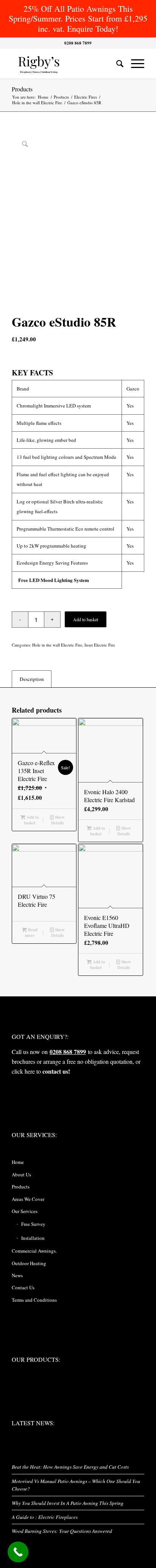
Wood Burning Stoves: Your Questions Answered (62, 1530)
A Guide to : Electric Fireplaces (45, 1516)
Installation (33, 1238)
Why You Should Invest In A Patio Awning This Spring (67, 1502)
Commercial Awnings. (34, 1250)
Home (18, 1162)
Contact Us (23, 1287)
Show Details (58, 820)
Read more (31, 932)
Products (22, 89)
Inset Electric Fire (99, 645)
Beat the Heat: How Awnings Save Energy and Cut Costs (70, 1466)
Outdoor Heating (29, 1263)
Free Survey (33, 1224)
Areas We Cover (28, 1199)
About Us (21, 1174)
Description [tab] (32, 679)
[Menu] (133, 63)
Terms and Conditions (34, 1299)
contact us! (56, 1071)
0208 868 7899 (68, 1051)
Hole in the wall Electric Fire (57, 645)
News (17, 1275)
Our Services (24, 1211)
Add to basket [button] (31, 820)
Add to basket (85, 619)
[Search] (116, 63)
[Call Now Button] (18, 1552)
